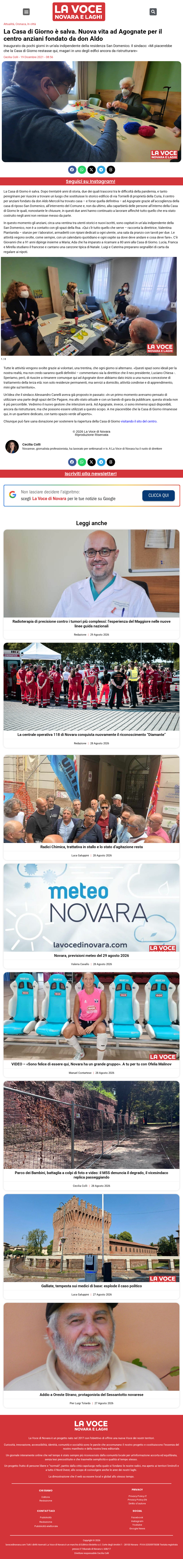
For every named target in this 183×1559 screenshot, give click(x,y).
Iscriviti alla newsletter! (91, 474)
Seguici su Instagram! (90, 181)
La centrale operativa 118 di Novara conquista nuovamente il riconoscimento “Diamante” (92, 734)
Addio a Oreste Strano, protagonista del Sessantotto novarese (91, 1395)
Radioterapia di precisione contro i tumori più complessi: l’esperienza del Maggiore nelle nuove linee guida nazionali (91, 623)
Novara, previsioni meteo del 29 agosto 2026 (91, 955)
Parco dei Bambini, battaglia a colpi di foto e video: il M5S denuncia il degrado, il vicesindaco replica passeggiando (91, 1175)
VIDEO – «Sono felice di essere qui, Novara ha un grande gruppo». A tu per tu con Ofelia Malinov (91, 1064)
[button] (26, 11)
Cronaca (21, 24)
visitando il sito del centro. (139, 421)
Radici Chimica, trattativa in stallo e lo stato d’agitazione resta (91, 847)
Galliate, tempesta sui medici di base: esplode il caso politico (91, 1286)
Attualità (9, 24)
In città (31, 24)
